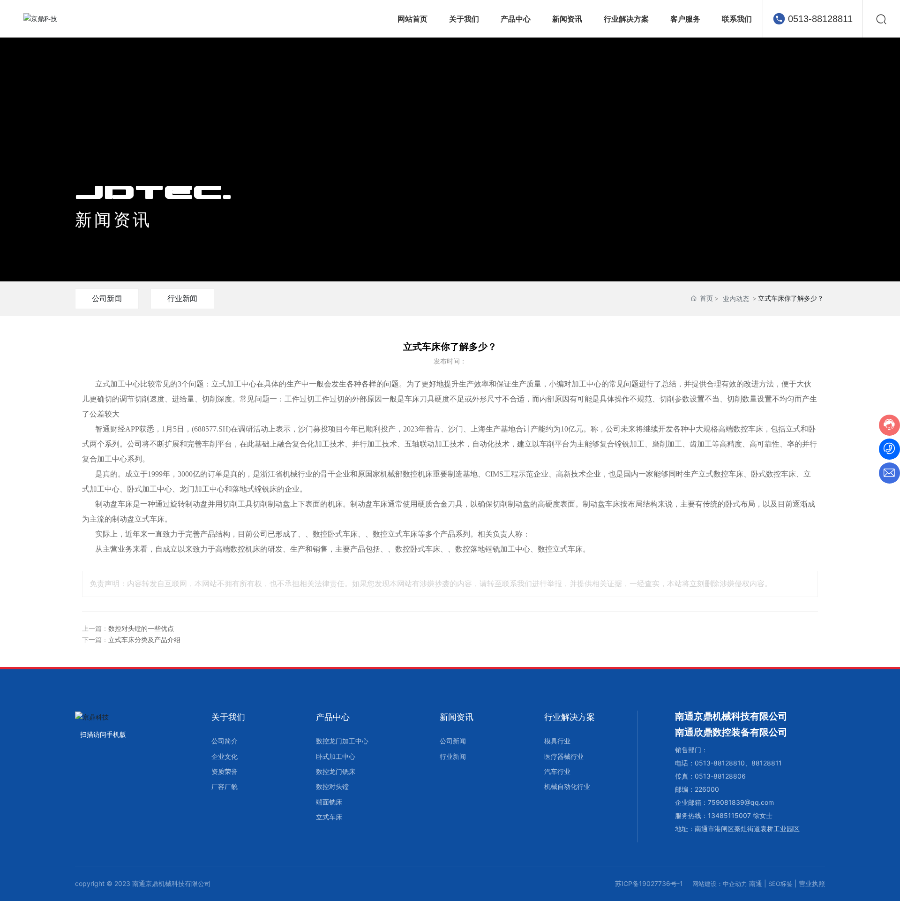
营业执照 (812, 883)
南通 (755, 883)
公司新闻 (107, 298)
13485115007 (729, 815)
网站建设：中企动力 (719, 883)
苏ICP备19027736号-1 (649, 883)
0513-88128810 (720, 763)
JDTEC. (153, 192)
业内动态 (736, 299)
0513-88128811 (820, 19)
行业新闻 (182, 298)
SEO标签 (780, 883)
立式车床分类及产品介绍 (144, 640)
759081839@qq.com (741, 802)
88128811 (766, 763)
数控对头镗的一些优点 (141, 628)
